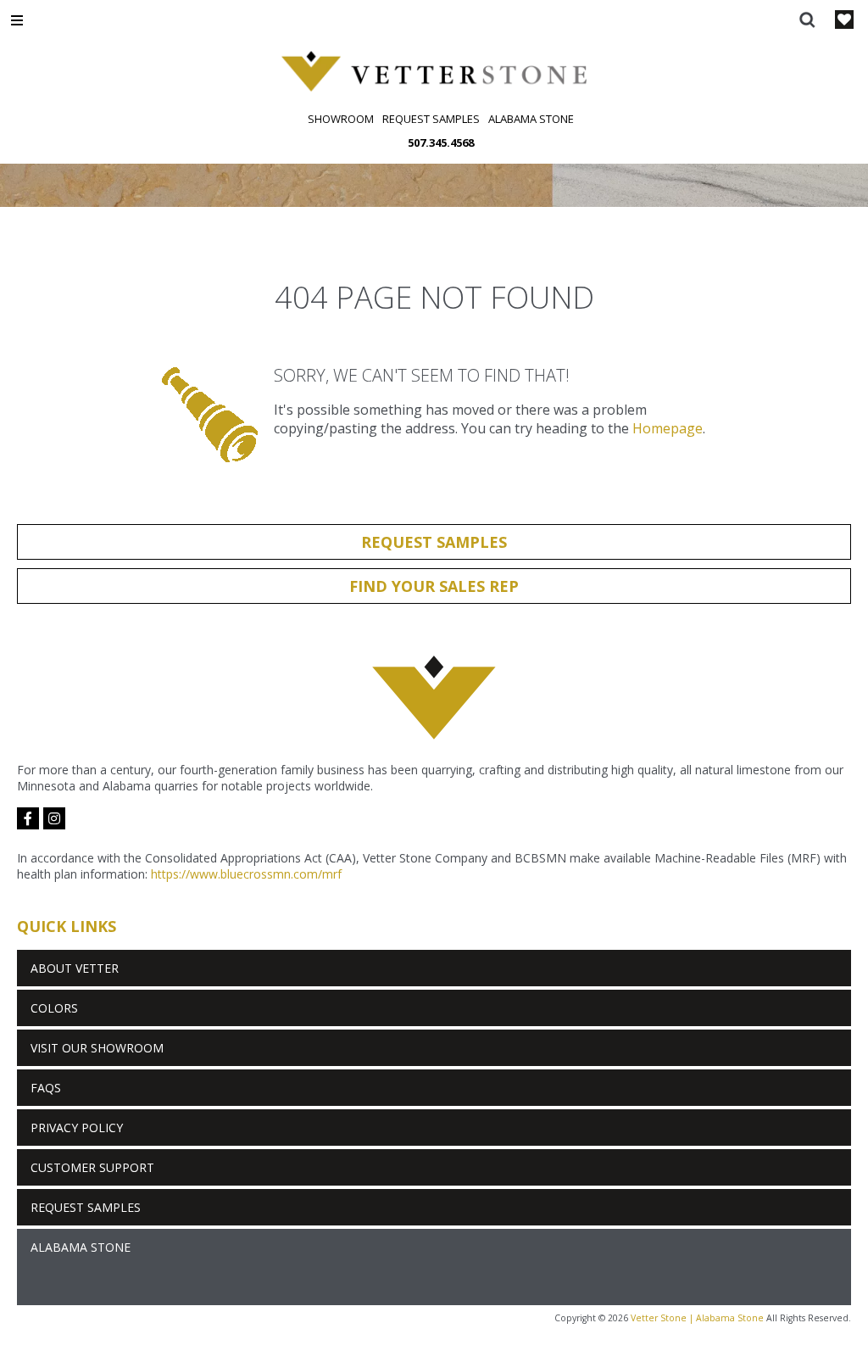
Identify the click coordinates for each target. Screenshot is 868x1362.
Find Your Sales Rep (434, 586)
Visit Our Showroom (97, 1048)
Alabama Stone (531, 118)
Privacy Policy (77, 1127)
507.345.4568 (441, 142)
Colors (54, 1008)
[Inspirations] (844, 21)
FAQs (46, 1088)
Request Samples (431, 118)
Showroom (341, 118)
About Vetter (75, 968)
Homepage (667, 428)
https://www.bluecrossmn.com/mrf (246, 874)
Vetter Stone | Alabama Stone (697, 1318)
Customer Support (92, 1167)
